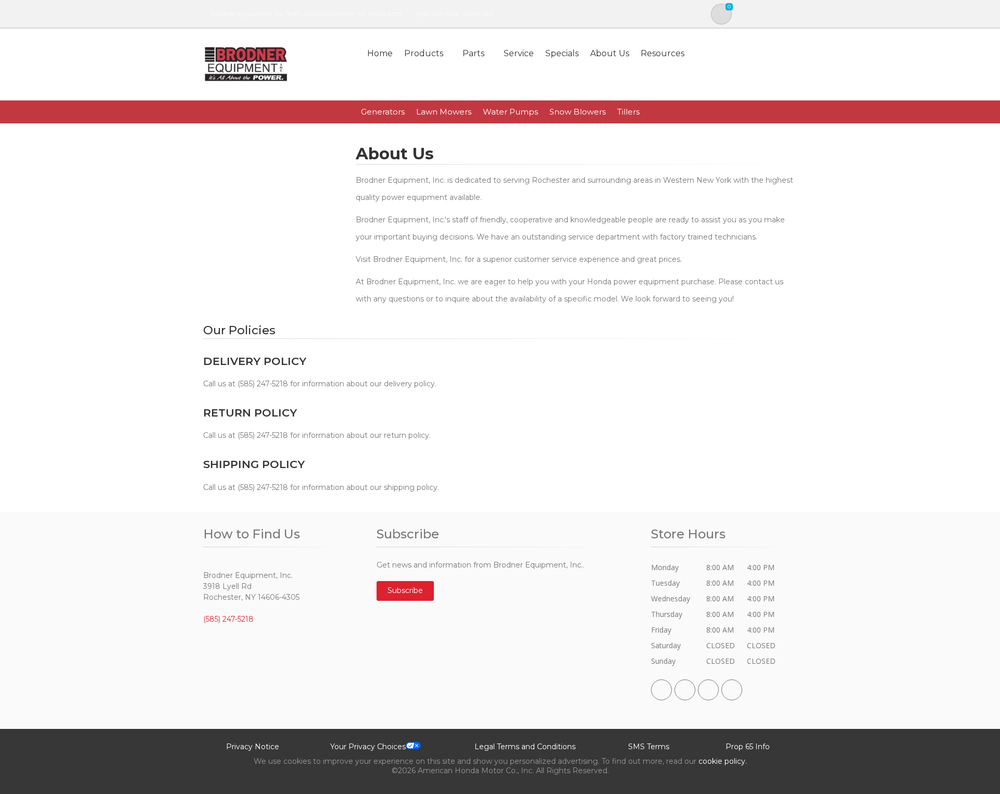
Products (423, 53)
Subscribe (405, 590)
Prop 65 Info (748, 746)
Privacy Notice (252, 746)
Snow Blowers (577, 112)
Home (380, 53)
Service (519, 53)
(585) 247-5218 (436, 14)
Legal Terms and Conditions (525, 746)
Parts (473, 53)
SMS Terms (648, 746)
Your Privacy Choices (368, 746)
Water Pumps (510, 112)
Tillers (628, 112)
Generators (383, 112)
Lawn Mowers (443, 112)
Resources (662, 53)
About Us (609, 53)
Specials (562, 53)
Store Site (478, 14)
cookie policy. (722, 761)
